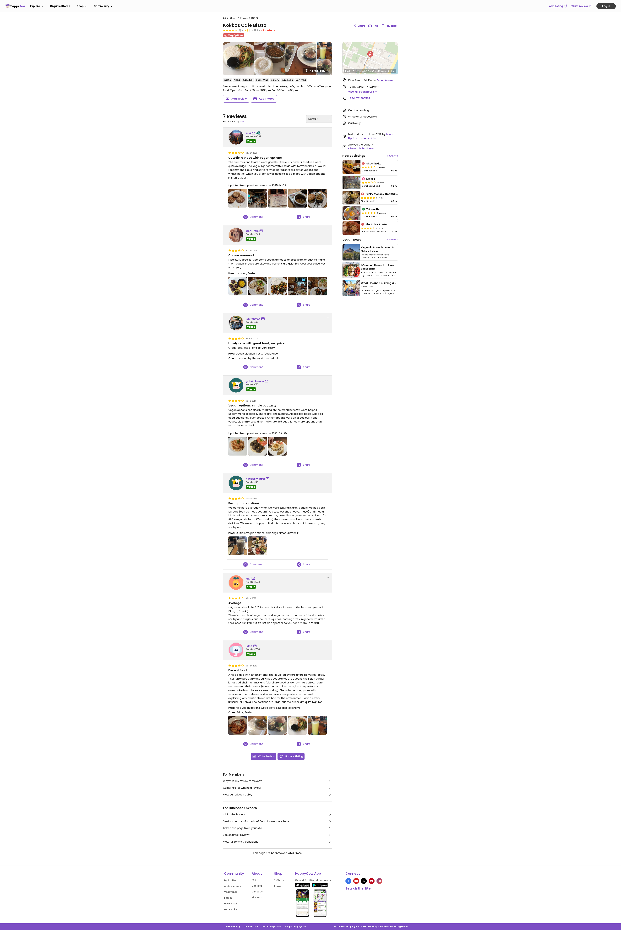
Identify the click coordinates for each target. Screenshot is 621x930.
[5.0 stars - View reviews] (368, 212)
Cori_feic (252, 231)
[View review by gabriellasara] (236, 385)
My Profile (230, 880)
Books (277, 886)
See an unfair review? (236, 835)
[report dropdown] (328, 132)
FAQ (254, 880)
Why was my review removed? (242, 781)
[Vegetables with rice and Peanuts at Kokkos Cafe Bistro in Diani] (277, 286)
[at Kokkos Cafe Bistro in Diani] (257, 198)
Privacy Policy (233, 926)
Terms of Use (251, 926)
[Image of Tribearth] (351, 213)
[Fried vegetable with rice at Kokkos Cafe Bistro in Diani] (317, 286)
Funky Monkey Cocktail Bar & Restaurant (392, 194)
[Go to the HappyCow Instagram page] (379, 881)
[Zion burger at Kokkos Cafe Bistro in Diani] (277, 725)
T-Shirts (279, 880)
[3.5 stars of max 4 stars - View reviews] (368, 167)
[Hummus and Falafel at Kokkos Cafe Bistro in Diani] (237, 286)
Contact (257, 885)
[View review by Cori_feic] (236, 235)
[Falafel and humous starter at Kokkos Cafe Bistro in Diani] (257, 446)
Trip (375, 26)
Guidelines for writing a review (242, 788)
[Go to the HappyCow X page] (364, 881)
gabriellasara (255, 381)
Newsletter (230, 903)
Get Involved (231, 909)
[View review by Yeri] (236, 137)
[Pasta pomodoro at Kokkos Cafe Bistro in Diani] (237, 446)
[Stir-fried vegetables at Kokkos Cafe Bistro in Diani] (297, 725)
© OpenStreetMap (374, 71)
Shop (80, 6)
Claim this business (235, 814)
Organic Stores (60, 6)
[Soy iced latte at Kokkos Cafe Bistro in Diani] (237, 545)
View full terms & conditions (240, 842)
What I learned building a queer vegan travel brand (395, 283)
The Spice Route (376, 224)
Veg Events (230, 892)
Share (361, 26)
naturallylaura (255, 479)
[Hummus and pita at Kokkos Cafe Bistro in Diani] (257, 286)
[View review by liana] (236, 650)
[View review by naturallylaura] (236, 483)
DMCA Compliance (271, 926)
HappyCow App (308, 873)
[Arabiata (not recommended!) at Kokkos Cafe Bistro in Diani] (237, 725)
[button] (370, 54)
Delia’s (370, 179)
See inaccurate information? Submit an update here (256, 821)
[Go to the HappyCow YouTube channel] (356, 881)
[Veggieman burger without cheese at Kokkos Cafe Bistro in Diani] (317, 198)
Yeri (248, 133)
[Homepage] (15, 6)
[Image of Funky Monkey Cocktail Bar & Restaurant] (351, 197)
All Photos (318, 71)
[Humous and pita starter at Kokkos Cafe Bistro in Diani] (277, 446)
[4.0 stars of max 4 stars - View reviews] (230, 30)
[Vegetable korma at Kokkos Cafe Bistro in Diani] (257, 725)
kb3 (248, 579)
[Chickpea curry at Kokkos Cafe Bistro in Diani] (297, 198)
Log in (606, 6)
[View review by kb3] (236, 582)
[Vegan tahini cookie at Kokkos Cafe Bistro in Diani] (237, 198)
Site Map (257, 897)
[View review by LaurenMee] (236, 323)
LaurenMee (253, 319)
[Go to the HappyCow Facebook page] (348, 881)
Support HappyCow (295, 926)
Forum (228, 897)
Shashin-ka (373, 163)
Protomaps (358, 71)
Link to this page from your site (242, 828)
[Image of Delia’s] (351, 182)
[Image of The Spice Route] (351, 228)
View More (392, 155)
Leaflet (348, 71)
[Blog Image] (351, 252)
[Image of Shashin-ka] (351, 167)
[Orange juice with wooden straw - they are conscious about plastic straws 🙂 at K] (317, 725)
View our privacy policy (237, 794)
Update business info (362, 138)
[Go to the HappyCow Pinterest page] (372, 881)
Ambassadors (232, 886)
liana (242, 121)
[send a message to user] (254, 133)
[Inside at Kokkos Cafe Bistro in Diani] (297, 286)
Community (101, 6)
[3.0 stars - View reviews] (368, 182)
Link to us (257, 891)
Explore (35, 6)
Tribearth (372, 209)
